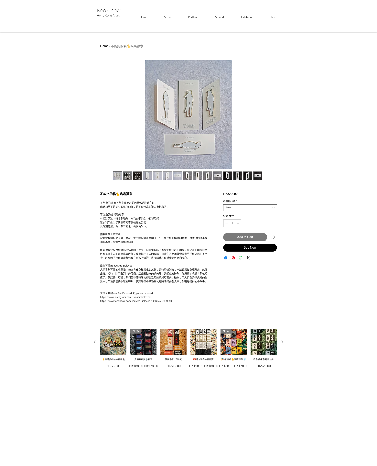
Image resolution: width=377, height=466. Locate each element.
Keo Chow (109, 10)
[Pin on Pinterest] (233, 258)
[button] (273, 17)
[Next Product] (282, 341)
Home (104, 46)
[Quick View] (113, 342)
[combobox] (250, 207)
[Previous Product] (94, 341)
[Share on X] (248, 258)
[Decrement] (226, 223)
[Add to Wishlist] (273, 237)
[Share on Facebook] (225, 258)
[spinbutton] (232, 223)
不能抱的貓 (230, 201)
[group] (188, 352)
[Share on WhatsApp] (240, 258)
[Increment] (238, 223)
